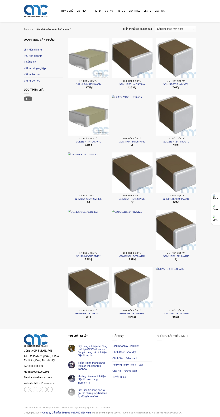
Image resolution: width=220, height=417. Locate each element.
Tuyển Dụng (119, 377)
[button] (181, 11)
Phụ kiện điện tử (33, 55)
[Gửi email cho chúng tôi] (44, 389)
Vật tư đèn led (32, 80)
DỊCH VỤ (109, 11)
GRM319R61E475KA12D (132, 256)
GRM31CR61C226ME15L (88, 198)
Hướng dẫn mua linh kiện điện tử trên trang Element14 (92, 379)
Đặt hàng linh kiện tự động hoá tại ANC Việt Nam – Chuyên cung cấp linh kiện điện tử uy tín (92, 351)
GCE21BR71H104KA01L (88, 141)
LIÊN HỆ (147, 11)
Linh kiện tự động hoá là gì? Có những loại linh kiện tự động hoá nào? (92, 393)
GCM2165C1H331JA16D (176, 313)
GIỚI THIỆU (134, 11)
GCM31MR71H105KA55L (132, 141)
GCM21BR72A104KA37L (176, 141)
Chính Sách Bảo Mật (124, 352)
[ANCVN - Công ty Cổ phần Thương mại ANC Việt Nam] (40, 11)
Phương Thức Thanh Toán (127, 364)
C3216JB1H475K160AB (88, 84)
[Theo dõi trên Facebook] (26, 389)
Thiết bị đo (30, 61)
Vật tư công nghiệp (35, 68)
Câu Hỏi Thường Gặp (124, 370)
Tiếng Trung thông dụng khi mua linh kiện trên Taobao (91, 365)
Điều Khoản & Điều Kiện (125, 345)
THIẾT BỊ (96, 11)
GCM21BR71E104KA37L (176, 84)
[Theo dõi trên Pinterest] (50, 389)
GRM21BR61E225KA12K (176, 256)
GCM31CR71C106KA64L (132, 198)
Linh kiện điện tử (33, 49)
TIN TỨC (120, 11)
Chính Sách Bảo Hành (124, 358)
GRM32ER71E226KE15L (132, 313)
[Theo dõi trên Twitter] (38, 389)
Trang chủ (28, 29)
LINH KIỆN (81, 11)
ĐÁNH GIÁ (159, 11)
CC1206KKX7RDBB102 (88, 256)
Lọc (28, 99)
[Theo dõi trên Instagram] (32, 389)
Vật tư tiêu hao (32, 74)
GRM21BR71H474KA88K (132, 84)
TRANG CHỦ (67, 11)
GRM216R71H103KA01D (176, 198)
